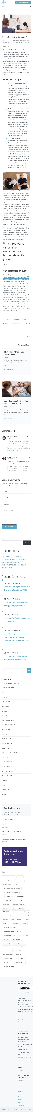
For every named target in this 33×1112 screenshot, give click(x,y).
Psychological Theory (9, 935)
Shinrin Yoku (18, 951)
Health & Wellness (8, 720)
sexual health (7, 947)
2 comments (5, 46)
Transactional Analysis (17, 962)
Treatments (26, 42)
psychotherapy (17, 323)
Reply (30, 436)
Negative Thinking (8, 919)
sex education (16, 939)
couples (19, 900)
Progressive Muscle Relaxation (12, 931)
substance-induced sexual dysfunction (14, 958)
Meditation (6, 734)
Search (4, 539)
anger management (8, 877)
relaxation (6, 939)
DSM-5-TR (6, 912)
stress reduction (8, 954)
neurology (6, 323)
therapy (27, 323)
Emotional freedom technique (11, 562)
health (24, 319)
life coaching (14, 916)
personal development (9, 927)
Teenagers (5, 780)
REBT (3, 553)
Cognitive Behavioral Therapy (11, 888)
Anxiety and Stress (8, 688)
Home (20, 1091)
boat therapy (7, 884)
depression (6, 904)
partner (24, 923)
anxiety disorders (8, 881)
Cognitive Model (8, 896)
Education (5, 706)
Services (20, 1096)
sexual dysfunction (19, 943)
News (20, 1099)
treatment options (8, 966)
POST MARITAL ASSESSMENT (12, 556)
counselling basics (8, 900)
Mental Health (7, 743)
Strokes (18, 954)
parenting (15, 923)
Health (4, 715)
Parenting (5, 748)
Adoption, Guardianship (8, 42)
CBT (15, 884)
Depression (19, 42)
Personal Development (10, 752)
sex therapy (6, 943)
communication (20, 896)
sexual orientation (19, 947)
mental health (25, 916)
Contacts (21, 1105)
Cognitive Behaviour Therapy (11, 892)
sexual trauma (7, 951)
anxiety (9, 319)
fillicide (15, 912)
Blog (3, 692)
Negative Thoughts (23, 919)
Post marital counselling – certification (14, 559)
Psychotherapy (7, 762)
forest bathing (24, 912)
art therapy (20, 881)
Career (4, 697)
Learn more (8, 369)
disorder (16, 319)
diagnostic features (18, 904)
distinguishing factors (18, 908)
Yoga (3, 799)
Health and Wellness (9, 725)
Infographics (6, 729)
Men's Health (6, 739)
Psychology (6, 757)
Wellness (5, 794)
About (20, 1094)
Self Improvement (8, 771)
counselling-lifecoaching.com (21, 40)
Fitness (4, 711)
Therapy (5, 785)
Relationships (7, 766)
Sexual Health (7, 776)
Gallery (20, 1102)
